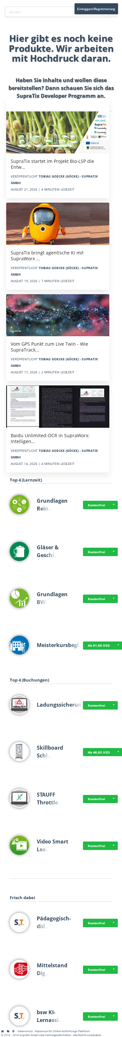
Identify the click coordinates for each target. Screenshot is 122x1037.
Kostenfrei (96, 505)
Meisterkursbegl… (60, 645)
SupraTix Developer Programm (56, 95)
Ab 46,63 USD (99, 752)
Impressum (41, 1031)
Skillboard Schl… (50, 751)
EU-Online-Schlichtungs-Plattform (69, 1031)
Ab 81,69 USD (99, 645)
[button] (114, 505)
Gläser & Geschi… (48, 551)
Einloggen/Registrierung (96, 9)
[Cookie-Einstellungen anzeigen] (8, 1031)
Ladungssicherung (61, 704)
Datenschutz (25, 1031)
